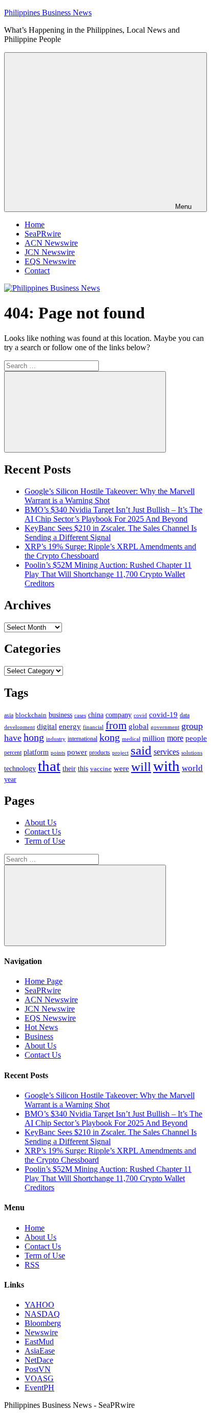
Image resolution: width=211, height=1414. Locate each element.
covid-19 (163, 715)
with (166, 766)
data (184, 715)
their (69, 768)
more (175, 738)
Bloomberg (43, 1323)
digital (47, 726)
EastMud (39, 1341)
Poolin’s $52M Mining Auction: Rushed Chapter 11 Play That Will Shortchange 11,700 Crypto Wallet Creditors (108, 574)
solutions (191, 753)
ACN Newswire (51, 243)
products (99, 752)
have (13, 738)
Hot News (41, 1027)
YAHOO (39, 1304)
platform (36, 752)
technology (20, 769)
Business (39, 1036)
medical (131, 739)
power (77, 752)
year (10, 779)
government (165, 727)
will (141, 767)
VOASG (39, 1378)
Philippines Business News (48, 12)
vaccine (101, 769)
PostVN (38, 1369)
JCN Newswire (50, 252)
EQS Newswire (50, 261)
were (121, 768)
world (192, 768)
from (116, 725)
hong (34, 737)
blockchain (31, 715)
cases (80, 715)
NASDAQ (42, 1314)
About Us (40, 822)
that (49, 766)
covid (140, 715)
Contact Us (43, 831)
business (60, 715)
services (166, 751)
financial (93, 727)
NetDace (39, 1360)
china (95, 715)
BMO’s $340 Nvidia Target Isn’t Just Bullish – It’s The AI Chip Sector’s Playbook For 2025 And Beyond (113, 514)
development (19, 727)
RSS (32, 1264)
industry (56, 739)
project (120, 752)
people (196, 738)
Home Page (43, 981)
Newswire (41, 1332)
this (83, 768)
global (139, 726)
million (153, 738)
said (141, 750)
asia (8, 715)
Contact (37, 270)
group (192, 726)
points (58, 752)
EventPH (39, 1387)
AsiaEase (40, 1350)
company (119, 715)
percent (13, 752)
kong (109, 737)
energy (70, 726)
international (82, 738)
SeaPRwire (43, 233)
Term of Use (45, 841)
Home (35, 224)
